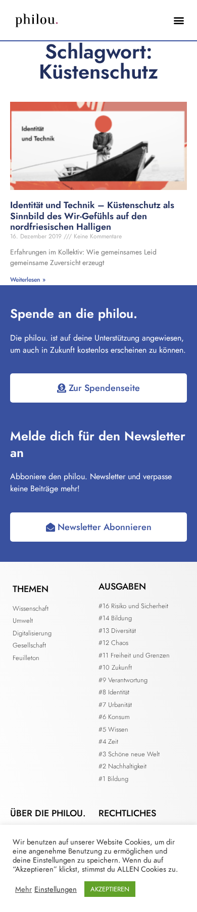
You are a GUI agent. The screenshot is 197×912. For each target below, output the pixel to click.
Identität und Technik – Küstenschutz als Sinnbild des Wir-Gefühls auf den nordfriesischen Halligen (92, 216)
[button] (178, 20)
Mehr (23, 889)
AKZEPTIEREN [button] (109, 889)
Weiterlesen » (27, 279)
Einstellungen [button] (55, 889)
